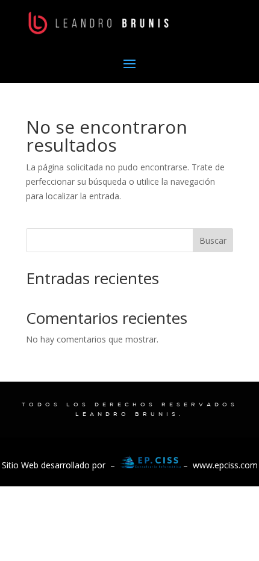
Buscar (212, 240)
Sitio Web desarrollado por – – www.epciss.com (130, 465)
